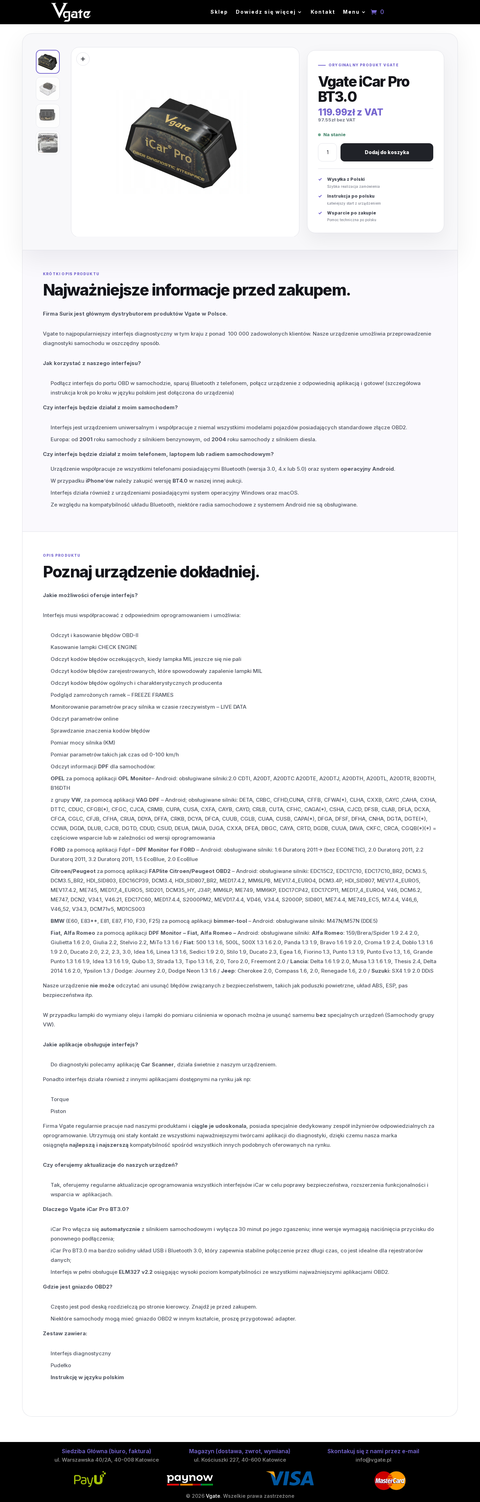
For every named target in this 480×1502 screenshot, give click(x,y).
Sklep (219, 12)
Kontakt (323, 12)
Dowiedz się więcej (266, 12)
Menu (351, 12)
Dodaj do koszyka (387, 152)
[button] (83, 59)
